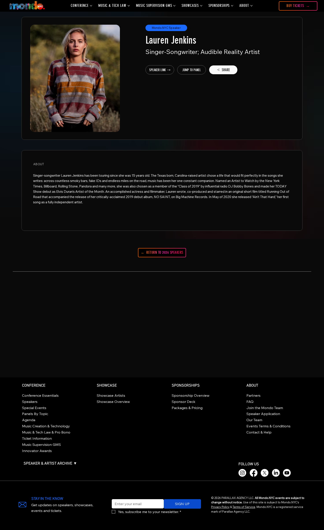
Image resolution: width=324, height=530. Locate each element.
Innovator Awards (37, 450)
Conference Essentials (40, 395)
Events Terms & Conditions (268, 426)
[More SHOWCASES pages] (201, 6)
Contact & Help (259, 432)
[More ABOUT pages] (251, 6)
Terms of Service (244, 507)
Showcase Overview (113, 401)
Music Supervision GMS (41, 444)
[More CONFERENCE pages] (91, 6)
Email (115, 496)
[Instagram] (242, 473)
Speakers (29, 401)
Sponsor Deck (183, 401)
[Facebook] (253, 473)
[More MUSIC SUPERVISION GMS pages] (174, 6)
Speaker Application (263, 413)
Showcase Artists (111, 395)
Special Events (34, 408)
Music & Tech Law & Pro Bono (46, 432)
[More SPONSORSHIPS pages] (232, 6)
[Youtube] (287, 473)
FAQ (249, 401)
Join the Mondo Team (264, 408)
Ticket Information (37, 438)
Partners (253, 395)
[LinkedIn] (276, 473)
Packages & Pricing (187, 408)
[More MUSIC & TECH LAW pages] (129, 6)
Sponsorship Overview (190, 395)
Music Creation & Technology (46, 426)
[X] (264, 473)
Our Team (254, 420)
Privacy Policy (220, 507)
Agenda (28, 420)
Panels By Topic (35, 413)
